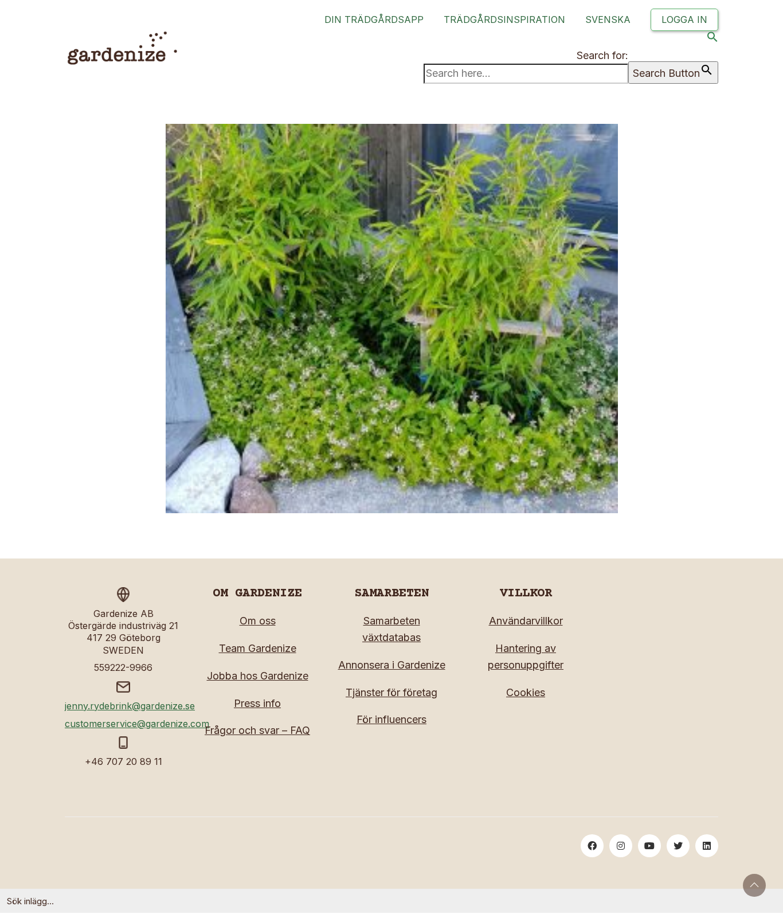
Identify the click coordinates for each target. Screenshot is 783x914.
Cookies (525, 692)
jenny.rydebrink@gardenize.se (130, 706)
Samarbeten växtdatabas (391, 629)
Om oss (258, 621)
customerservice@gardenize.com (137, 723)
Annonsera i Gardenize (391, 665)
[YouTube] (649, 845)
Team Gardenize (257, 648)
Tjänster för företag (391, 692)
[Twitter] (678, 845)
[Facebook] (592, 845)
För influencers (391, 719)
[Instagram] (620, 845)
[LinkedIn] (706, 845)
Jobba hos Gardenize (257, 676)
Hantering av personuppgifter (525, 656)
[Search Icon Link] (712, 39)
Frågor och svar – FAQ (257, 730)
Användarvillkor (526, 621)
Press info (257, 703)
